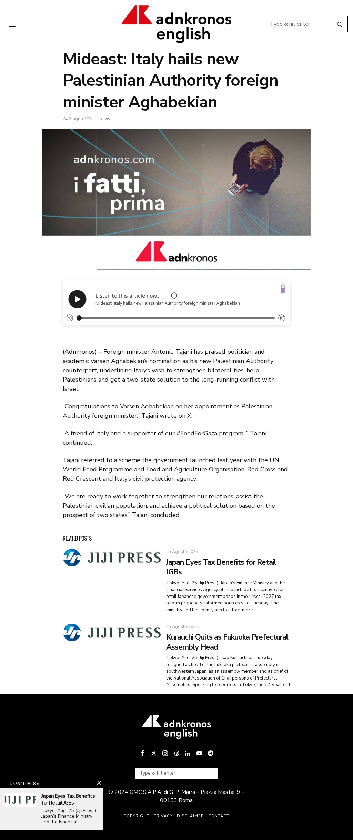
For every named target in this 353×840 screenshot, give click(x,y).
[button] (339, 24)
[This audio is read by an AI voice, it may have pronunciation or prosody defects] (174, 295)
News (104, 119)
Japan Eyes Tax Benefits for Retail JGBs (221, 567)
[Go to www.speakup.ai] (283, 288)
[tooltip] (142, 753)
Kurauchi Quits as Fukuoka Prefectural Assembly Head (227, 642)
